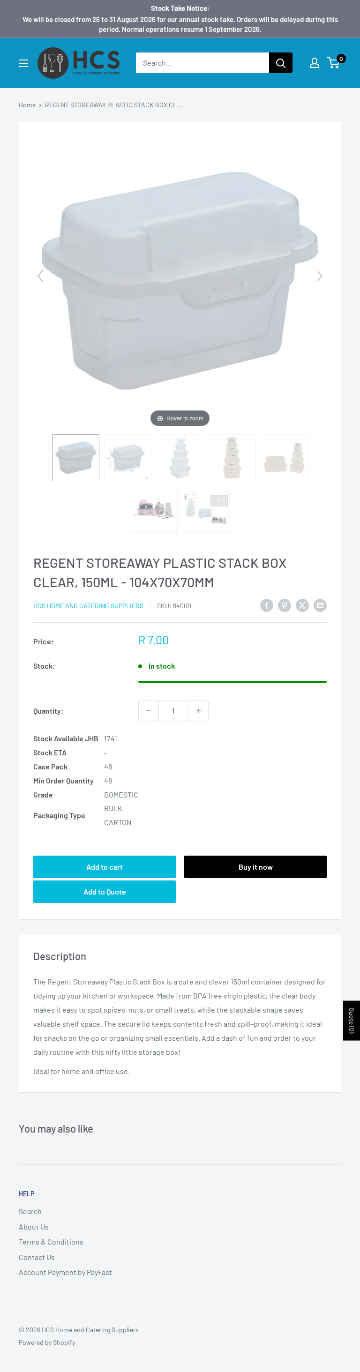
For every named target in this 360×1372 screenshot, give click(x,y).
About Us (34, 1226)
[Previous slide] (40, 276)
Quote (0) (352, 1020)
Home (27, 105)
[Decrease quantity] (148, 711)
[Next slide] (319, 276)
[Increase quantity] (198, 711)
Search (30, 1211)
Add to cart (104, 866)
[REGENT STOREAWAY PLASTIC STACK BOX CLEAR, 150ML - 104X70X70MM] (75, 457)
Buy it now (256, 866)
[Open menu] (23, 63)
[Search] (280, 62)
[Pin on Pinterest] (284, 604)
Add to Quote (104, 891)
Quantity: (48, 710)
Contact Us (37, 1257)
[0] (333, 62)
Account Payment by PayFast (65, 1272)
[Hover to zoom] (180, 279)
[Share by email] (320, 604)
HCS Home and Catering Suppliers (88, 606)
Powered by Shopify (47, 1342)
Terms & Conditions (51, 1241)
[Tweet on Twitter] (302, 604)
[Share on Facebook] (266, 604)
